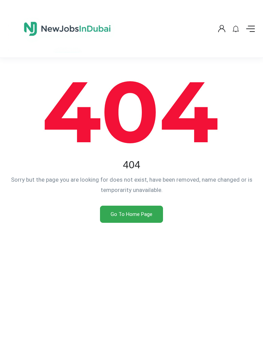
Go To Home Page (131, 214)
